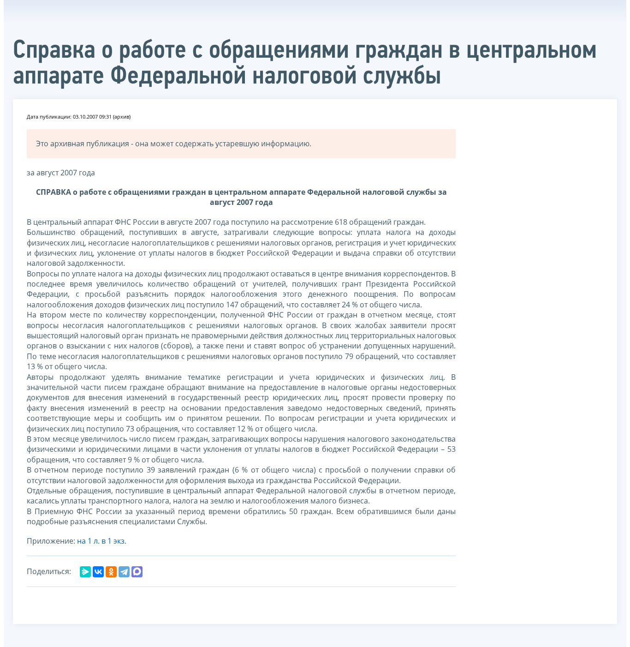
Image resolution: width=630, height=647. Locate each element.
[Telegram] (124, 571)
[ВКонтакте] (98, 571)
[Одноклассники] (111, 571)
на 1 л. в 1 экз (101, 541)
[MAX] (137, 571)
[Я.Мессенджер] (85, 571)
